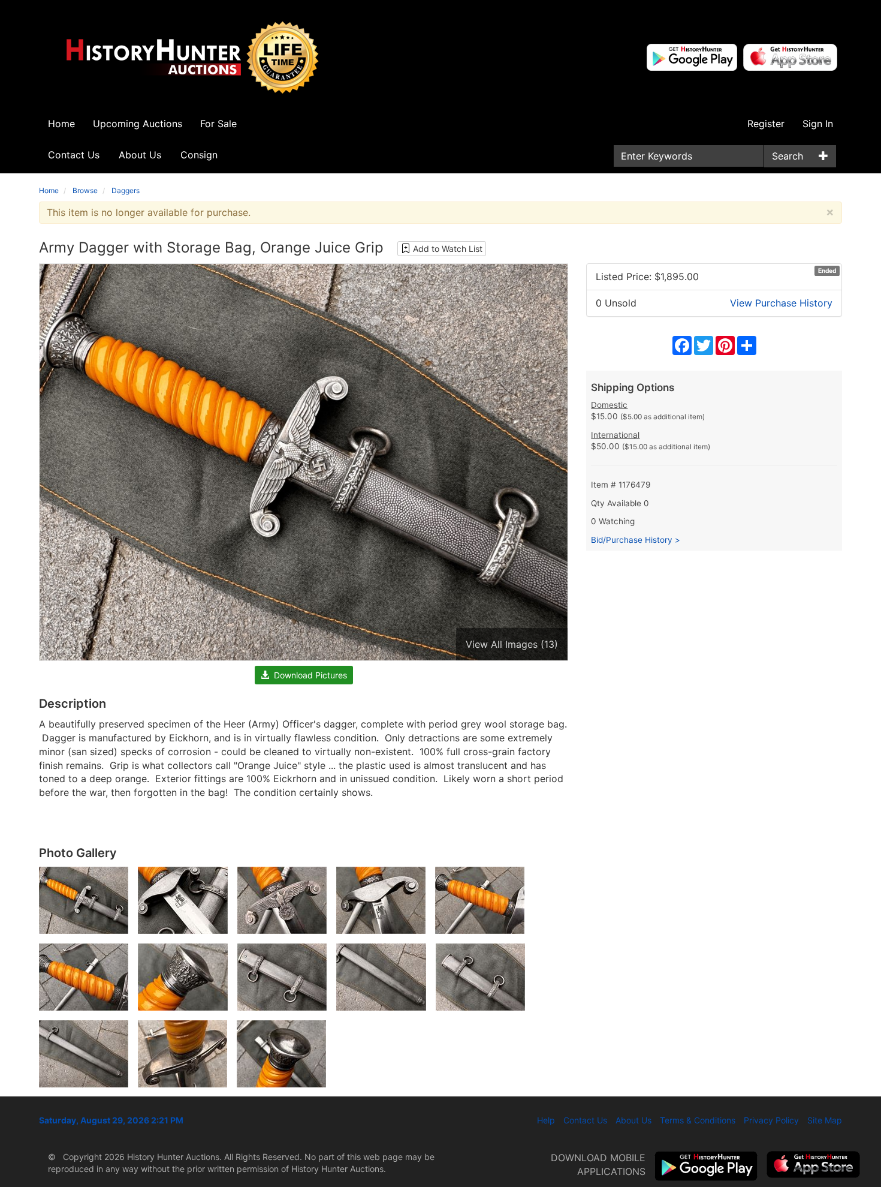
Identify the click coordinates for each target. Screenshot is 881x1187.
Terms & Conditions (697, 1120)
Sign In (817, 124)
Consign (199, 155)
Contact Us (73, 155)
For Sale (218, 124)
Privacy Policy (771, 1120)
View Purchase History (781, 303)
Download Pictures (308, 675)
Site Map (824, 1120)
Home (61, 124)
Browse (85, 190)
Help (546, 1120)
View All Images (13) (512, 644)
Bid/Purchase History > (635, 540)
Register (766, 124)
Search (787, 156)
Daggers (125, 190)
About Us (140, 155)
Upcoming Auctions (137, 124)
